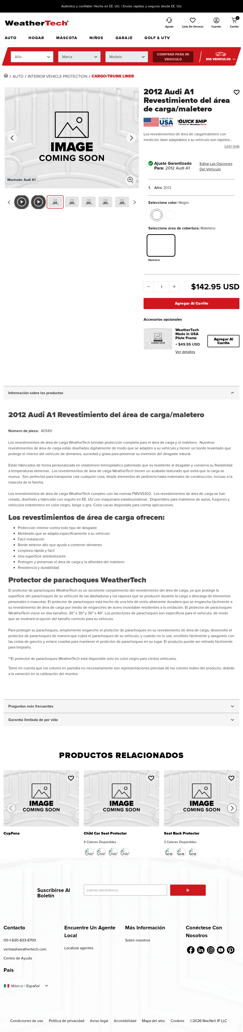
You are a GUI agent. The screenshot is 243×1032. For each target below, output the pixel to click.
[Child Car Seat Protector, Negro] (89, 852)
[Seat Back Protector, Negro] (169, 852)
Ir (188, 890)
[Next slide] (135, 202)
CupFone (12, 833)
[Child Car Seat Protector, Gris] (124, 852)
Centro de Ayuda (18, 958)
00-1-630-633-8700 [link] (20, 940)
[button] (192, 23)
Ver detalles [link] (185, 351)
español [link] (33, 986)
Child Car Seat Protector (105, 833)
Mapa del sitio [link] (153, 1020)
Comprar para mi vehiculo (173, 57)
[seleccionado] (156, 215)
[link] (6, 75)
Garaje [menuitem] (124, 38)
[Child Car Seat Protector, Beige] (112, 852)
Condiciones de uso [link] (26, 1020)
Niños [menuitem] (96, 38)
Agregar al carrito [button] (223, 341)
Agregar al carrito (191, 303)
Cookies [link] (177, 1020)
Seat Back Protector (181, 833)
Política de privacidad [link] (66, 1020)
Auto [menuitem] (10, 38)
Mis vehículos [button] (218, 59)
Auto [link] (18, 76)
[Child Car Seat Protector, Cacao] (101, 852)
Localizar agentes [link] (78, 947)
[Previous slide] (9, 202)
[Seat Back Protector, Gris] (193, 852)
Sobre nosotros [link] (137, 940)
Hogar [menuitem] (36, 38)
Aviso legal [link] (99, 1020)
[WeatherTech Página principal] (37, 23)
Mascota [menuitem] (66, 38)
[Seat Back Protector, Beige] (181, 852)
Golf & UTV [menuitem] (157, 38)
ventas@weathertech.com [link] (25, 949)
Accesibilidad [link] (125, 1020)
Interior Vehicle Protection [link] (57, 76)
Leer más (231, 146)
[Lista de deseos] (236, 92)
